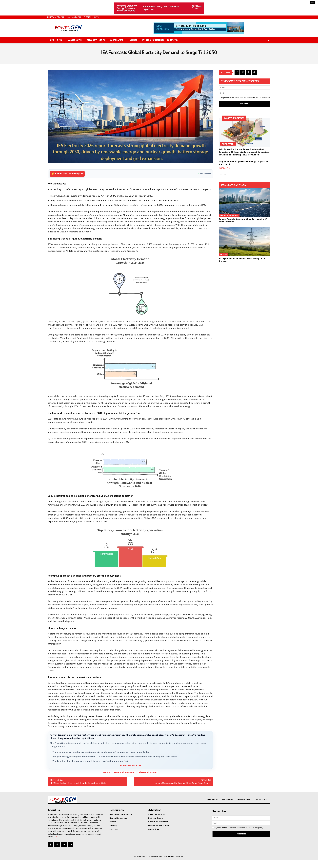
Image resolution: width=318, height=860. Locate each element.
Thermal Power (91, 17)
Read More (60, 837)
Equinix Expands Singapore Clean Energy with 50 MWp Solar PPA (243, 220)
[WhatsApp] (254, 72)
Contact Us (172, 40)
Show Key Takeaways (67, 173)
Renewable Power (55, 17)
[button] (268, 40)
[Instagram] (57, 844)
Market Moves (75, 40)
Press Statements (96, 40)
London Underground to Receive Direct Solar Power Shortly (183, 783)
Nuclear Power (74, 17)
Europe (223, 255)
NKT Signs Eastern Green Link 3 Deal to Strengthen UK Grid (78, 783)
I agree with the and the (245, 97)
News (59, 40)
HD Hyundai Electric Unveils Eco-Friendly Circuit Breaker (242, 259)
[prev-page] (220, 174)
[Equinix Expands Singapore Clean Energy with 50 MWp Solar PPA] (244, 202)
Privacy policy (264, 97)
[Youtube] (70, 844)
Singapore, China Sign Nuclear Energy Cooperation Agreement (244, 163)
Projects (132, 40)
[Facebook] (237, 72)
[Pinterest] (248, 72)
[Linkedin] (64, 844)
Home (51, 40)
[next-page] (224, 174)
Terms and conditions (243, 97)
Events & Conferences (153, 40)
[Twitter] (242, 72)
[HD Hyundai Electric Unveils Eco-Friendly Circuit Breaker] (244, 241)
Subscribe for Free (130, 765)
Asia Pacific (224, 168)
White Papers (116, 40)
